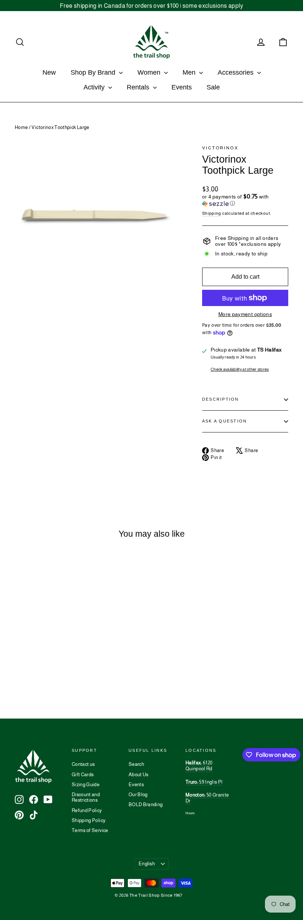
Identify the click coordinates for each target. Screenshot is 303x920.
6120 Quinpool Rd (198, 765)
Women (149, 72)
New (49, 72)
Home (21, 127)
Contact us (83, 764)
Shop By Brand (94, 72)
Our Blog (138, 794)
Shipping (211, 213)
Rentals (139, 87)
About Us (139, 774)
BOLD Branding (146, 804)
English (147, 863)
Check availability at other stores (240, 369)
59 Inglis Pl (203, 782)
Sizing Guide (85, 784)
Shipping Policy (88, 820)
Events (181, 87)
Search (136, 764)
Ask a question (224, 421)
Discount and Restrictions (86, 797)
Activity (95, 87)
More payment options (245, 314)
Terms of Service (90, 830)
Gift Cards (83, 774)
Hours (190, 813)
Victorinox (220, 147)
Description (220, 399)
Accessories (236, 72)
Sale (213, 87)
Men (190, 72)
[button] (245, 200)
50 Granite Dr (207, 798)
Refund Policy (87, 810)
